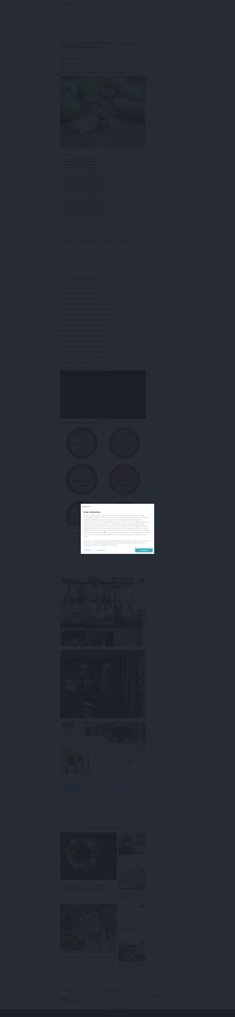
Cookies (94, 545)
